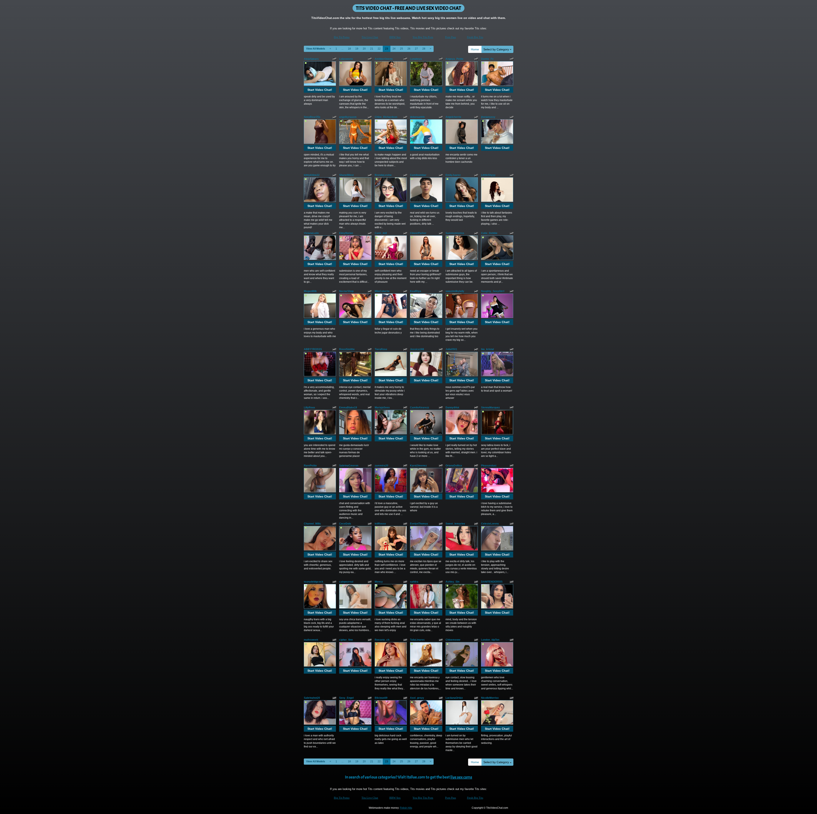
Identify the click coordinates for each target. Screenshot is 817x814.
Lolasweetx (346, 58)
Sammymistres (455, 233)
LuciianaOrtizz (454, 697)
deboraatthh (417, 116)
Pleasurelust (488, 465)
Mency (379, 581)
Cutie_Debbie (489, 233)
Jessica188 (417, 349)
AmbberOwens (384, 58)
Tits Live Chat (369, 37)
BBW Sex (395, 37)
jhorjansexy (488, 116)
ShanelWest (346, 175)
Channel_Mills (312, 523)
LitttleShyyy (488, 175)
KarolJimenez (418, 465)
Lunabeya (416, 58)
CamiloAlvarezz (419, 407)
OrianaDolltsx (454, 465)
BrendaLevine (383, 175)
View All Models (315, 48)
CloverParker (418, 233)
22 (379, 48)
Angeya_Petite (454, 58)
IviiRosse (380, 523)
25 (401, 48)
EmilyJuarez (453, 175)
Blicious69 (381, 697)
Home (475, 49)
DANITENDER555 (492, 581)
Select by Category (496, 49)
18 (349, 48)
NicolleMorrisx (490, 697)
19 (356, 48)
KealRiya (415, 291)
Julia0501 (451, 349)
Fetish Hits (406, 807)
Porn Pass (450, 37)
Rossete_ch (382, 639)
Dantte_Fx (487, 58)
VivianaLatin (311, 233)
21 (371, 48)
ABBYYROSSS (313, 349)
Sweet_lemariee (455, 523)
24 (394, 48)
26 (408, 48)
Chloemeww (453, 639)
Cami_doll (381, 233)
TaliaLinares (417, 639)
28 (423, 48)
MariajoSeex (382, 407)
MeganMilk (310, 291)
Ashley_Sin (452, 581)
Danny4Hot (452, 407)
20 (364, 48)
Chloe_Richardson (386, 116)
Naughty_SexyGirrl (492, 291)
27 (416, 48)
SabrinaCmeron (348, 465)
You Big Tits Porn (423, 37)
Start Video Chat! (319, 89)
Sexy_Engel (346, 697)
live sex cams (461, 777)
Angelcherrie (453, 116)
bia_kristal (487, 349)
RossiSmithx (347, 349)
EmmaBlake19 (348, 407)
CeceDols (345, 523)
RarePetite (310, 465)
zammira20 (381, 465)
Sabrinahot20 (312, 697)
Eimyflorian (346, 233)
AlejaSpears (311, 58)
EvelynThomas (419, 523)
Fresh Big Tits (475, 37)
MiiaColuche (382, 291)
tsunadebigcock (313, 581)
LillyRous (309, 407)
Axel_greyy (417, 697)
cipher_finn (346, 639)
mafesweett (311, 639)
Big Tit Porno (342, 37)
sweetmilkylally (455, 291)
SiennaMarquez (490, 407)
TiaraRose (381, 349)
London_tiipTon (490, 639)
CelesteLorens (490, 523)
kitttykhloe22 (312, 175)
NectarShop (346, 291)
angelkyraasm (348, 116)
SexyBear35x (312, 116)
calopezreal (346, 581)
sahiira (414, 581)
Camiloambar (418, 175)
